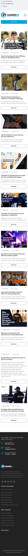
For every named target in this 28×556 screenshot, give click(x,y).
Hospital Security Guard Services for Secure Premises (13, 358)
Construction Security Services (8, 520)
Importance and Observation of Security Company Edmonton (11, 293)
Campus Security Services (7, 500)
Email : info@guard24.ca (8, 3)
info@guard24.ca (10, 449)
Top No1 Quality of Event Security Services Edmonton (12, 135)
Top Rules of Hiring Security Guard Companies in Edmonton (12, 214)
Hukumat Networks (17, 552)
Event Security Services (6, 513)
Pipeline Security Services (6, 502)
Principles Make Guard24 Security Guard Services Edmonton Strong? (12, 410)
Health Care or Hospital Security (8, 523)
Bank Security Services (6, 497)
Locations (5, 6)
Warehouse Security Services (7, 525)
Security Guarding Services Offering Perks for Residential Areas (13, 57)
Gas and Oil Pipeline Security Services (9, 504)
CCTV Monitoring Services (6, 489)
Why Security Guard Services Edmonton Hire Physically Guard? (12, 334)
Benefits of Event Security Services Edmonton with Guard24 (13, 254)
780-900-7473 (9, 444)
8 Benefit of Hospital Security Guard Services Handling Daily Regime (13, 176)
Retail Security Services (6, 495)
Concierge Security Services (7, 518)
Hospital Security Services (7, 492)
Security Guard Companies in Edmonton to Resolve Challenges (12, 97)
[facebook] (2, 482)
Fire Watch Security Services (7, 515)
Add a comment (15, 52)
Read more (13, 67)
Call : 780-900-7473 (7, 1)
